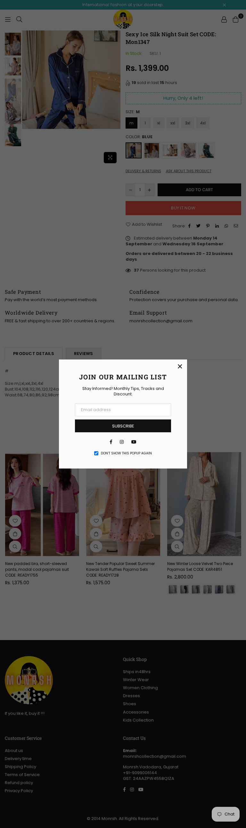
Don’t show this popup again (126, 453)
